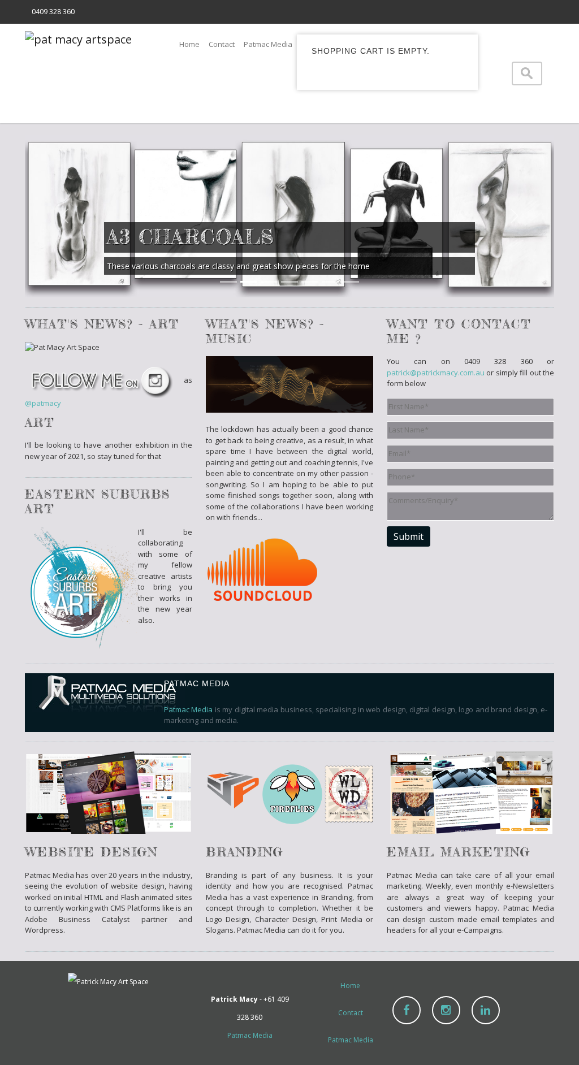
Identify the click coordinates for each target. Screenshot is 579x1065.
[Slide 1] (228, 281)
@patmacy (43, 403)
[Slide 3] (269, 281)
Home (189, 44)
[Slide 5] (309, 281)
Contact (222, 44)
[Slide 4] (289, 281)
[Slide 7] (350, 281)
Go (542, 73)
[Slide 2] (248, 281)
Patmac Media (268, 44)
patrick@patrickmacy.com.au (436, 372)
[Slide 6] (330, 281)
